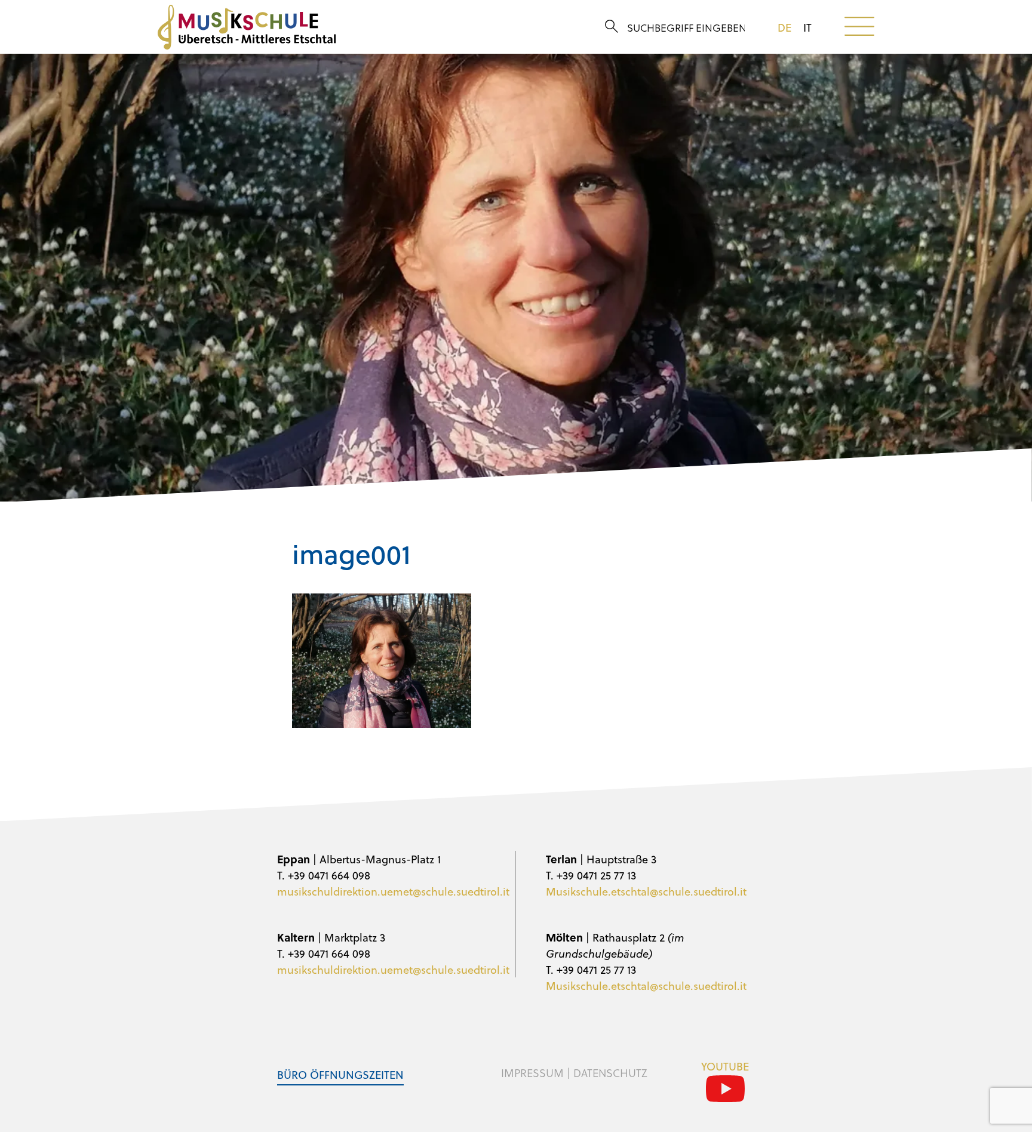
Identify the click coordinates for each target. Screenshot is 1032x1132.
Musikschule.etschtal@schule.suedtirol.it (646, 891)
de (784, 27)
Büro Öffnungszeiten (340, 1074)
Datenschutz (610, 1073)
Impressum (532, 1073)
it (807, 27)
